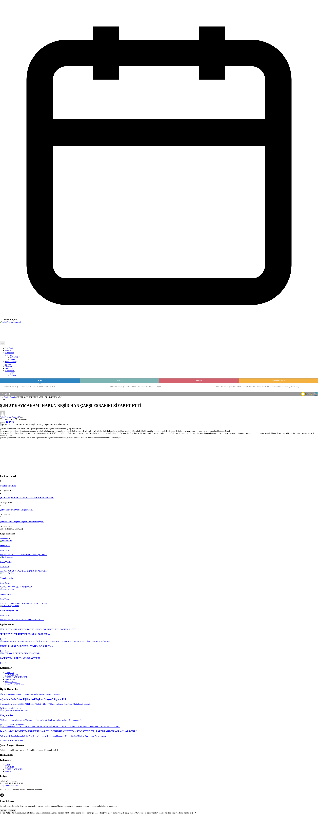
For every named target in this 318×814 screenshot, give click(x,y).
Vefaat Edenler (15, 357)
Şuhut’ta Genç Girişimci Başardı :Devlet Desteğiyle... (22, 522)
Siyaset (8, 364)
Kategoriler (9, 353)
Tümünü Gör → (6, 538)
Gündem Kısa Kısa (8, 486)
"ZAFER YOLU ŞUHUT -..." (16, 587)
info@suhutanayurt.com (9, 785)
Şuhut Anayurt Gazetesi (9, 417)
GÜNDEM (9, 767)
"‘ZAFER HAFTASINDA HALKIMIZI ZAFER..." (25, 603)
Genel (12, 359)
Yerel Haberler (10, 362)
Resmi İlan (9, 368)
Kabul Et (12, 810)
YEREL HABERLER (14, 769)
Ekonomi (8, 366)
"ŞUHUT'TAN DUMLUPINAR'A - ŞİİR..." (22, 620)
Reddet (3, 810)
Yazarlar (8, 350)
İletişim (13, 375)
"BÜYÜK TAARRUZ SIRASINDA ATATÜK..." (24, 571)
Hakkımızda (10, 371)
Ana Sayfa (9, 348)
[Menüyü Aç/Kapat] (2, 343)
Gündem (8, 355)
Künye (12, 373)
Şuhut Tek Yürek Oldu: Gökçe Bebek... (16, 510)
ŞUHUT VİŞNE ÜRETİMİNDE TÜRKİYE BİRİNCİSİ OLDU (27, 498)
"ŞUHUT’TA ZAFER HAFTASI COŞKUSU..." (23, 555)
